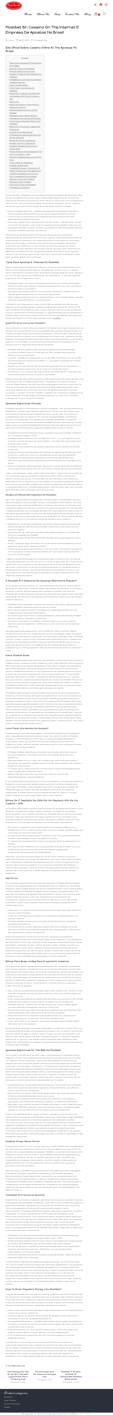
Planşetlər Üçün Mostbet (20, 182)
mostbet (56, 318)
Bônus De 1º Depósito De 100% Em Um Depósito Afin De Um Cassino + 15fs (24, 96)
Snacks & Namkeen (12, 1404)
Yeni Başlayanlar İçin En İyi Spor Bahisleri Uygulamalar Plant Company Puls (18, 1375)
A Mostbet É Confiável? (19, 188)
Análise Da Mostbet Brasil (20, 132)
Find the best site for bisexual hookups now (44, 1374)
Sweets (7, 1407)
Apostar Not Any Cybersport (22, 143)
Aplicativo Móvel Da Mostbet (22, 179)
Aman (11, 40)
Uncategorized (40, 40)
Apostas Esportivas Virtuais (22, 71)
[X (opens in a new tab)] (95, 4)
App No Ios (14, 102)
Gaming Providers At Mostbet (22, 185)
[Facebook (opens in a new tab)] (101, 4)
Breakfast (8, 1397)
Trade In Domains (85, 1414)
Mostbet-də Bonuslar (18, 165)
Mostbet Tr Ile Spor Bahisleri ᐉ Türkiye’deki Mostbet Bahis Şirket (71, 1375)
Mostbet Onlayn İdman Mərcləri (23, 116)
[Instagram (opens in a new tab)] (106, 4)
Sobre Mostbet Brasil (18, 85)
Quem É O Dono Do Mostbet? (22, 69)
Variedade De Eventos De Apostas (25, 118)
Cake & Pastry (10, 1400)
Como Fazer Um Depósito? (21, 163)
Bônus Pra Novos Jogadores (22, 140)
